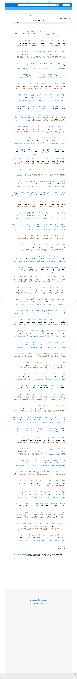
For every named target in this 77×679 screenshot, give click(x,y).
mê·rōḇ (56, 192)
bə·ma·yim (29, 374)
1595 (39, 351)
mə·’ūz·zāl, (50, 288)
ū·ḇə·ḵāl (59, 331)
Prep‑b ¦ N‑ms (56, 250)
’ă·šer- (39, 406)
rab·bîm (32, 224)
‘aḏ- (64, 546)
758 (37, 233)
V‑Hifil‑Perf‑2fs (35, 497)
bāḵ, (35, 406)
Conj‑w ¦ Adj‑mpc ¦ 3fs (17, 132)
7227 (43, 51)
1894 (59, 233)
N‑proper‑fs (21, 57)
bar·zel (36, 192)
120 (28, 201)
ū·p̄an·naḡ (16, 256)
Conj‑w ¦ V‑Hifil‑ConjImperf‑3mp (34, 454)
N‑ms (25, 36)
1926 (27, 158)
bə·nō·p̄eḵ (57, 245)
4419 (28, 137)
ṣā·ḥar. (14, 278)
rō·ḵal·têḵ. (35, 342)
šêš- (20, 95)
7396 (23, 298)
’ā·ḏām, (24, 31)
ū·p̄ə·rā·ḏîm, (22, 213)
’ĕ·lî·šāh (56, 117)
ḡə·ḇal (23, 127)
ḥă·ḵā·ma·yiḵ (58, 127)
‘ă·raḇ (17, 299)
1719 (45, 298)
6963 (20, 416)
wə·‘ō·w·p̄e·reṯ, (28, 192)
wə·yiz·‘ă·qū (50, 449)
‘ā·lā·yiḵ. (41, 85)
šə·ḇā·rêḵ (40, 385)
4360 (63, 351)
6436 (16, 255)
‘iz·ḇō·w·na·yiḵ (47, 492)
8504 (51, 351)
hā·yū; (20, 170)
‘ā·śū (24, 85)
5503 (63, 190)
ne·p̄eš (37, 471)
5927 (37, 448)
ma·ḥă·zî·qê (52, 138)
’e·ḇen (52, 331)
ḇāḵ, (44, 127)
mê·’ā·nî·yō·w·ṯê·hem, (27, 428)
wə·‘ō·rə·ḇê (19, 396)
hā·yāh (49, 106)
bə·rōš (21, 321)
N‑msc (53, 36)
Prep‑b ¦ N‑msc (44, 68)
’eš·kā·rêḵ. (46, 235)
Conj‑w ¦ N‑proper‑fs (34, 154)
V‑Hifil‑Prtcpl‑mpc (52, 143)
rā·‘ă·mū (17, 524)
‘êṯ (31, 503)
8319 (43, 534)
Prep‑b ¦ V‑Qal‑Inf (55, 497)
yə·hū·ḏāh (53, 256)
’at (18, 52)
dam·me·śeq (30, 267)
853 (32, 72)
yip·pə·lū (51, 417)
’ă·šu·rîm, (39, 95)
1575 (38, 169)
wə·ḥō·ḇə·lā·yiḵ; (39, 396)
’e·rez (21, 74)
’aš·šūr (46, 342)
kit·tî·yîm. (25, 95)
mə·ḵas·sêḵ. (45, 117)
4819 (57, 362)
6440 (63, 534)
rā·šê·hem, (20, 449)
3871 (26, 72)
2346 (51, 169)
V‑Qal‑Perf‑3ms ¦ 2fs (39, 390)
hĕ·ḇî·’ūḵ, (20, 374)
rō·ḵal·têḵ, (40, 299)
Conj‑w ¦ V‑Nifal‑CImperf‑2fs (60, 379)
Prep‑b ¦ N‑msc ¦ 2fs (22, 154)
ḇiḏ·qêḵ (27, 396)
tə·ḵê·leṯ (23, 106)
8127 (50, 94)
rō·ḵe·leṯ (63, 52)
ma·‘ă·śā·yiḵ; (62, 245)
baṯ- (46, 95)
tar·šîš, (41, 363)
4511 (21, 255)
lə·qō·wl (20, 417)
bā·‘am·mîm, (50, 535)
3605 (29, 72)
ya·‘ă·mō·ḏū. (30, 439)
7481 (17, 523)
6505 (23, 212)
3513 (54, 373)
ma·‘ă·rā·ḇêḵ (53, 396)
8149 (50, 72)
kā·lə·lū (18, 63)
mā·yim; (55, 514)
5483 (33, 212)
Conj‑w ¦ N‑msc (54, 411)
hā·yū (22, 117)
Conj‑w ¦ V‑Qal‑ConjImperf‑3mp (48, 454)
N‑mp (48, 57)
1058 (56, 469)
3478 (43, 255)
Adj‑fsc (55, 68)
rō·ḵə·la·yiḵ (21, 342)
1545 (56, 351)
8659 (41, 362)
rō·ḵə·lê (50, 321)
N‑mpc (17, 154)
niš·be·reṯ (26, 503)
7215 (33, 244)
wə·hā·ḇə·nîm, (58, 235)
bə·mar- (43, 471)
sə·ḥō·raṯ (28, 224)
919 (47, 137)
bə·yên (30, 278)
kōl (21, 428)
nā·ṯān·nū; (35, 288)
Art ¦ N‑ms (32, 143)
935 (20, 373)
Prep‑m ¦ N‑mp (41, 497)
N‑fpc (38, 143)
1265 (56, 72)
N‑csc (52, 390)
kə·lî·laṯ (55, 63)
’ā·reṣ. (37, 503)
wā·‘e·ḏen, (63, 342)
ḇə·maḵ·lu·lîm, (62, 353)
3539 (28, 244)
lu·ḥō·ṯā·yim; (25, 74)
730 (20, 72)
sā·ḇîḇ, (44, 170)
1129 (43, 72)
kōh (40, 52)
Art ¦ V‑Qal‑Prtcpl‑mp (62, 390)
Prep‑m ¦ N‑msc (45, 218)
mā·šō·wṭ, (63, 439)
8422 (57, 201)
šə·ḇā (45, 321)
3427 (35, 40)
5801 (17, 190)
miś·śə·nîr (50, 74)
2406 (26, 255)
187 (50, 287)
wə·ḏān (61, 288)
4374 (46, 115)
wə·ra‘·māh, (39, 321)
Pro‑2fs (18, 57)
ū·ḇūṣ (40, 245)
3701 (40, 190)
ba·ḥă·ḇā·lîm (23, 353)
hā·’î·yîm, (52, 524)
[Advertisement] (38, 582)
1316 (30, 83)
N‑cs (51, 100)
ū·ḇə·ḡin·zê (38, 353)
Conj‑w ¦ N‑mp (28, 218)
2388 (53, 137)
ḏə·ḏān (50, 224)
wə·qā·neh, (17, 288)
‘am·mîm (29, 492)
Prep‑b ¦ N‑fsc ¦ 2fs (56, 368)
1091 (34, 534)
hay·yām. (63, 492)
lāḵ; (64, 127)
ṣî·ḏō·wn (32, 117)
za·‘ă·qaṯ (14, 417)
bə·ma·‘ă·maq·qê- (61, 514)
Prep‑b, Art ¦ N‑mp (50, 540)
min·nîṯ (21, 256)
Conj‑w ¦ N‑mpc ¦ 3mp (26, 143)
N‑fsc (46, 100)
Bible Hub (38, 558)
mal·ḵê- (41, 503)
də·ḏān (45, 299)
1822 (24, 480)
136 (30, 51)
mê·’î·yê (32, 95)
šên (51, 95)
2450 (59, 126)
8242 (63, 469)
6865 (63, 40)
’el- (50, 52)
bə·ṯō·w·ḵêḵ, (57, 417)
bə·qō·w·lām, (57, 449)
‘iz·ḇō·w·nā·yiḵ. (16, 192)
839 (39, 94)
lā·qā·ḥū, (56, 85)
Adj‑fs (48, 336)
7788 (36, 362)
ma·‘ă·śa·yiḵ (53, 278)
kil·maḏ (41, 342)
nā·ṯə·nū (32, 160)
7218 (21, 319)
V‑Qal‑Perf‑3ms (35, 57)
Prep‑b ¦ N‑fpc (26, 261)
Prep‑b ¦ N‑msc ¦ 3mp (57, 454)
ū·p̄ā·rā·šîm (28, 213)
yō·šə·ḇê (39, 117)
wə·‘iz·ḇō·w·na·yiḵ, (61, 396)
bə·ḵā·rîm (33, 310)
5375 (24, 469)
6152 (16, 298)
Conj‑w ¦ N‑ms (19, 111)
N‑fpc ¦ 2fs (51, 175)
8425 (39, 212)
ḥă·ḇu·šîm (18, 353)
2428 (63, 169)
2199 (51, 448)
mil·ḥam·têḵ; (62, 160)
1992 (38, 126)
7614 (44, 319)
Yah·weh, (26, 52)
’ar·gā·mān (51, 245)
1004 (46, 212)
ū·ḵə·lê (25, 203)
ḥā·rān (23, 331)
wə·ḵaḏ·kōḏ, (27, 245)
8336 (19, 94)
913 (32, 190)
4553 (33, 469)
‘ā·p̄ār (28, 449)
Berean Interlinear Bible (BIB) (20, 554)
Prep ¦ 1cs (43, 36)
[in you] (16, 137)
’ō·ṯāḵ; (56, 385)
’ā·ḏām (29, 203)
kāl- (30, 74)
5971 (56, 51)
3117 (34, 416)
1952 (44, 190)
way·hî (62, 31)
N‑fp (34, 540)
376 (49, 405)
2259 (33, 126)
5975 (31, 437)
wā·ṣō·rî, (52, 267)
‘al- (16, 31)
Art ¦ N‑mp (56, 57)
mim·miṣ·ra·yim (54, 106)
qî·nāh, (56, 482)
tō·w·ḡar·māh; (38, 213)
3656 (19, 330)
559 (51, 40)
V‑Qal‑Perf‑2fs (62, 68)
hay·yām (32, 138)
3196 (30, 276)
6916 (21, 287)
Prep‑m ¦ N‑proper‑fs (62, 89)
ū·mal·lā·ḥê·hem (26, 138)
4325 (29, 373)
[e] (64, 40)
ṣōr (64, 42)
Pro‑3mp (39, 132)
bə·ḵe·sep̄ (40, 192)
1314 (63, 330)
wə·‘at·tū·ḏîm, (22, 310)
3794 (25, 94)
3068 (26, 51)
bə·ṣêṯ (57, 492)
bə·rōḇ (63, 278)
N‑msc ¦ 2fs (63, 100)
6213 (50, 83)
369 (20, 534)
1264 (31, 351)
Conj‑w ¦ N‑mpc (24, 207)
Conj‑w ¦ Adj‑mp (62, 368)
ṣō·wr (22, 52)
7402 (63, 51)
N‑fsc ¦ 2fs (20, 229)
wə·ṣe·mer (20, 278)
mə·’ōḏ (45, 374)
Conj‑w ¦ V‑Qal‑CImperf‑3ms (59, 36)
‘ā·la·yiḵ (63, 449)
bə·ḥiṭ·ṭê (26, 256)
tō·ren (45, 85)
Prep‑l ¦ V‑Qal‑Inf (39, 36)
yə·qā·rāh (47, 331)
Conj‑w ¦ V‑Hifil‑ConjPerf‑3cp (21, 443)
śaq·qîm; (63, 471)
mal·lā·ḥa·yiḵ (45, 396)
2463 (25, 276)
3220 (19, 40)
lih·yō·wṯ (38, 106)
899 (32, 298)
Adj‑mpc (27, 132)
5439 (44, 169)
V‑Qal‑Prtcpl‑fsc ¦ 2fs (20, 272)
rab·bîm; (43, 52)
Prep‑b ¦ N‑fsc (33, 207)
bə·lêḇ (45, 63)
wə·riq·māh (46, 245)
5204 (63, 480)
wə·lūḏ (43, 149)
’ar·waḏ (14, 160)
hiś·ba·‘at (35, 492)
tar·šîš (19, 181)
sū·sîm (33, 213)
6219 (26, 287)
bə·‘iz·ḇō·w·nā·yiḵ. (61, 256)
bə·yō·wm (34, 417)
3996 (25, 40)
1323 (46, 94)
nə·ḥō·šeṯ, (19, 203)
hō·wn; (44, 192)
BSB (10, 18)
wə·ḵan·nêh (18, 331)
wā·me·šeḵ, (52, 203)
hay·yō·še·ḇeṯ (34, 42)
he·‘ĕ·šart (47, 503)
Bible (8, 18)
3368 (47, 330)
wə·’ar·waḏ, (27, 117)
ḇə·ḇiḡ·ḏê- (32, 299)
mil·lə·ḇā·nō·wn (62, 85)
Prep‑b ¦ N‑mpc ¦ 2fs (28, 175)
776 (48, 255)
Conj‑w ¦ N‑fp (33, 250)
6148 (19, 394)
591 (37, 137)
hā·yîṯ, (29, 535)
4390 (63, 373)
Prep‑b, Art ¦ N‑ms (62, 465)
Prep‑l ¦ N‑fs (23, 304)
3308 (63, 72)
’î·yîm (47, 52)
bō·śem (63, 331)
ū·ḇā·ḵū (56, 471)
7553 (46, 244)
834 (39, 405)
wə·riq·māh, (46, 353)
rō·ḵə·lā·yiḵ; (40, 203)
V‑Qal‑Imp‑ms (20, 36)
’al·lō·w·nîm (35, 85)
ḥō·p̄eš (27, 299)
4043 (57, 158)
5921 (28, 40)
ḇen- (28, 31)
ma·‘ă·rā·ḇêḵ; (26, 363)
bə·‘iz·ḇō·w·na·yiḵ (41, 288)
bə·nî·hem (63, 482)
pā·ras (47, 149)
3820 (41, 373)
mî (37, 482)
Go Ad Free (3, 674)
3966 (45, 373)
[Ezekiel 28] (75, 304)
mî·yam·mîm (18, 503)
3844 (63, 83)
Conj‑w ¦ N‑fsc (48, 261)
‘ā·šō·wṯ (26, 288)
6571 (29, 212)
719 (28, 115)
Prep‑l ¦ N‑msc (20, 422)
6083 (27, 448)
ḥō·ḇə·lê (48, 439)
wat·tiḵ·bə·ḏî (53, 374)
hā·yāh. (52, 299)
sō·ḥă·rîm (57, 535)
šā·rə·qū (43, 535)
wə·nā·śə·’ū (23, 471)
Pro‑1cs (58, 68)
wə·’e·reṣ (48, 256)
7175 (63, 94)
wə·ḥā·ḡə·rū (21, 460)
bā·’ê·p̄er (63, 460)
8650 (45, 83)
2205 (26, 126)
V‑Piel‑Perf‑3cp (57, 186)
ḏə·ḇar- (52, 31)
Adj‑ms (27, 293)
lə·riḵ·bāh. (23, 299)
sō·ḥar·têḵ (63, 192)
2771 (23, 330)
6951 (22, 405)
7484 (40, 319)
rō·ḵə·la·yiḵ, (44, 224)
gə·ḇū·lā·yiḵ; (33, 63)
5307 (51, 416)
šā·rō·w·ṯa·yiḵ (35, 363)
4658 (29, 416)
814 (46, 233)
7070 (18, 287)
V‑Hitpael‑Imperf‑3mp (55, 465)
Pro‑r (40, 411)
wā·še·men (57, 267)
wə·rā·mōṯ (33, 245)
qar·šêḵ (63, 95)
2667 (26, 298)
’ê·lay (44, 31)
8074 (46, 523)
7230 (56, 190)
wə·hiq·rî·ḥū (46, 460)
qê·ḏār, (52, 310)
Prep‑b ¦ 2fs (43, 132)
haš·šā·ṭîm (62, 385)
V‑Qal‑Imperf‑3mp (50, 422)
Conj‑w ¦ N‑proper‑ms (41, 154)
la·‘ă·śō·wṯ (50, 85)
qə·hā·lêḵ (22, 406)
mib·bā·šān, (30, 85)
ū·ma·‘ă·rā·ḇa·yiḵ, (54, 503)
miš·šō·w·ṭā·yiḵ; (17, 85)
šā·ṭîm (16, 117)
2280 (18, 351)
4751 (41, 448)
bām (18, 310)
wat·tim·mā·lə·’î (62, 374)
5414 (32, 158)
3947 (56, 83)
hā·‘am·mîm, (55, 52)
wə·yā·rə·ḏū (40, 428)
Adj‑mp (44, 57)
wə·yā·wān (56, 288)
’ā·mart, (63, 63)
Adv (40, 57)
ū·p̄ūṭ (36, 149)
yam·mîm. (36, 374)
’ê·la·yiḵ (34, 460)
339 (47, 51)
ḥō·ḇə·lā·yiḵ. (32, 127)
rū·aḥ (52, 385)
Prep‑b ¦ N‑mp (29, 379)
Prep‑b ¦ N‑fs (63, 111)
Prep (16, 36)
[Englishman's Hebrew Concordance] (44, 126)
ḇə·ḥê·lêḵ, (23, 149)
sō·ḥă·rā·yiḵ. (62, 321)
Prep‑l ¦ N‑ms (28, 111)
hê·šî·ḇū (52, 235)
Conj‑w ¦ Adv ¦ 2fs (19, 540)
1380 (23, 126)
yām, (20, 42)
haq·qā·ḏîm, (45, 385)
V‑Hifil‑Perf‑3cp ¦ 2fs (19, 379)
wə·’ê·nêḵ (20, 535)
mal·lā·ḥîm (58, 439)
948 (39, 244)
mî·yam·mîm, (40, 492)
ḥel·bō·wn (25, 278)
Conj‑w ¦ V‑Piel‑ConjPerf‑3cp (47, 486)
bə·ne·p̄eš (33, 203)
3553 (53, 158)
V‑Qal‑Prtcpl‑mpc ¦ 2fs (25, 68)
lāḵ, (37, 74)
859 (17, 51)
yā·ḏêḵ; (20, 224)
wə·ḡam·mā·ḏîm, (36, 170)
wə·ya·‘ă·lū (37, 449)
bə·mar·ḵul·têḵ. (56, 363)
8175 (29, 523)
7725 (52, 233)
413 (50, 51)
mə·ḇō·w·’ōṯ (24, 42)
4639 (63, 244)
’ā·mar (36, 52)
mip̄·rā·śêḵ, (42, 106)
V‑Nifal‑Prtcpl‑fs (25, 508)
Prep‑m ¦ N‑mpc (31, 100)
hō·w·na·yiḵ (62, 503)
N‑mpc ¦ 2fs (34, 68)
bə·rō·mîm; (31, 353)
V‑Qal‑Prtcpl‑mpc (49, 325)
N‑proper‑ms (48, 36)
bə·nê (19, 160)
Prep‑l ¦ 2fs (32, 111)
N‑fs (24, 111)
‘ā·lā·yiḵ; (40, 482)
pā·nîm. (63, 535)
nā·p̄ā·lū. (19, 514)
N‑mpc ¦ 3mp (63, 186)
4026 (29, 169)
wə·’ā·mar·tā (50, 42)
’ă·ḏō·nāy (30, 52)
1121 (19, 158)
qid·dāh (22, 288)
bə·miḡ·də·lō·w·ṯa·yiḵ (27, 170)
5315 (33, 201)
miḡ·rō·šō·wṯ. (49, 428)
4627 (57, 212)
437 (36, 83)
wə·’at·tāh (33, 31)
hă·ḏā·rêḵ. (27, 160)
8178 (24, 523)
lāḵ (33, 106)
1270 (35, 190)
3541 (39, 51)
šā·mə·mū (46, 524)
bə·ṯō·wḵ (19, 482)
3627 (25, 201)
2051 (61, 287)
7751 (15, 115)
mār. (30, 471)
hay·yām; (43, 439)
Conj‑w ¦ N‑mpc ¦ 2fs (55, 508)
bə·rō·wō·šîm (55, 74)
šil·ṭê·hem (63, 181)
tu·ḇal (58, 203)
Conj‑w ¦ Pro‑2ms (32, 36)
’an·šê (17, 149)
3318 (56, 491)
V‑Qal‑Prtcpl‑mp (56, 540)
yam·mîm (39, 63)
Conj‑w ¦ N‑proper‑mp (37, 175)
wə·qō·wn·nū (48, 482)
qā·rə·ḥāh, (27, 460)
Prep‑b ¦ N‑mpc (31, 304)
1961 (51, 115)
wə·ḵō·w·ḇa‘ (52, 160)
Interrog (37, 486)
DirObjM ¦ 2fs (56, 390)
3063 (53, 255)
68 (51, 330)
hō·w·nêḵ (21, 385)
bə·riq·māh (62, 106)
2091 (42, 330)
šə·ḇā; (50, 342)
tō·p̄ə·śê (17, 428)
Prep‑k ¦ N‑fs (24, 486)
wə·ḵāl (63, 310)
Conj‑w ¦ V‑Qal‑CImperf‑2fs (52, 379)
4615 (63, 512)
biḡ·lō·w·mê (56, 353)
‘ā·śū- (58, 95)
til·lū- (48, 160)
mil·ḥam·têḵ (44, 406)
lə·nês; (28, 106)
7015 (58, 40)
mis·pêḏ (33, 471)
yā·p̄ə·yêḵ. (63, 74)
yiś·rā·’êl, (43, 256)
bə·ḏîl (33, 192)
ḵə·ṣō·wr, (31, 482)
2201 (14, 416)
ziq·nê (27, 127)
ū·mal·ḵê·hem (35, 524)
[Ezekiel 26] (1, 304)
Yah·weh (48, 31)
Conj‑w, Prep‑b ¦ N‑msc (57, 336)
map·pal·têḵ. (28, 417)
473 (56, 115)
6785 (20, 276)
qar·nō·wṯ (14, 224)
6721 (32, 115)
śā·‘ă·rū (29, 524)
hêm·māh (38, 127)
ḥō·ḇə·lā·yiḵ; (62, 428)
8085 (24, 437)
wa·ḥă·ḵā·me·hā (17, 127)
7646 (35, 491)
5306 (57, 244)
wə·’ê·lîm (28, 310)
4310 (36, 480)
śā (21, 31)
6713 (14, 276)
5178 (19, 201)
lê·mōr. (40, 31)
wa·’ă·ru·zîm (62, 363)
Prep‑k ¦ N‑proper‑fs (30, 486)
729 (63, 362)
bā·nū (44, 74)
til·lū (58, 181)
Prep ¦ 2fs (41, 89)
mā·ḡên (57, 160)
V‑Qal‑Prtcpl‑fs (62, 57)
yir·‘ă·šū (56, 428)
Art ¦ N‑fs (36, 443)
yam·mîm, (39, 417)
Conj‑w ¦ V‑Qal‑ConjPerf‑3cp (20, 465)
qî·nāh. (59, 42)
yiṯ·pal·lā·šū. (56, 460)
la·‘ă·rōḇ (63, 149)
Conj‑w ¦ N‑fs (46, 250)
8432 (58, 416)
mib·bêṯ (46, 213)
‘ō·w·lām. (59, 546)
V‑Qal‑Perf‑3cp (18, 68)
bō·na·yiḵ (26, 63)
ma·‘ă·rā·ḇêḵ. (56, 149)
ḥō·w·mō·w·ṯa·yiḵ (50, 170)
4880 (18, 83)
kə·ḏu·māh (24, 482)
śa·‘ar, (24, 524)
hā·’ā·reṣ (36, 439)
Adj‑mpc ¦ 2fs (59, 132)
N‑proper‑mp (39, 100)
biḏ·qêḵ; (47, 138)
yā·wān (61, 203)
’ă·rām (37, 235)
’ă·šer (64, 417)
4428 (36, 523)
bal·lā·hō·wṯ (33, 535)
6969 (50, 480)
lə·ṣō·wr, (42, 42)
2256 (24, 351)
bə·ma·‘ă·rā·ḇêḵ (61, 299)
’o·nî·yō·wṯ (37, 138)
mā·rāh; (41, 449)
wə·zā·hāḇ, (42, 331)
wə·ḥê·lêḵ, (63, 170)
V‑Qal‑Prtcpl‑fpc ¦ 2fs (35, 368)
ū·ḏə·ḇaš (63, 267)
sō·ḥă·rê (43, 310)
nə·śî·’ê (57, 310)
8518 (47, 158)
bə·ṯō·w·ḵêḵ (25, 514)
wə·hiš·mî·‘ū (23, 439)
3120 (61, 201)
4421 (63, 158)
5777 (29, 190)
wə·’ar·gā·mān (18, 106)
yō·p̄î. (51, 63)
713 (51, 244)
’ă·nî (59, 63)
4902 (53, 201)
